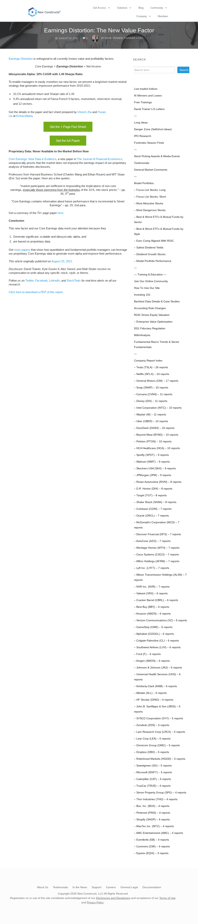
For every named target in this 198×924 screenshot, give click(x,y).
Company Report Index (148, 360)
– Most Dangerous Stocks (150, 210)
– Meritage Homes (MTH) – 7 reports (156, 547)
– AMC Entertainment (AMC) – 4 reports (158, 833)
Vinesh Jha (85, 112)
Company (141, 16)
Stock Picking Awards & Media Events (157, 156)
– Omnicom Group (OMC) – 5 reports (157, 745)
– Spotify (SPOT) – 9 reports (151, 455)
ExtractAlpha (24, 115)
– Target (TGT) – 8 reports (150, 495)
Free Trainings (143, 102)
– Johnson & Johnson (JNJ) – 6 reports (158, 667)
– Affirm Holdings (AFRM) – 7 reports (156, 561)
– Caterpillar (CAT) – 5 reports (152, 779)
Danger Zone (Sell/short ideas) (153, 129)
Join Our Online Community (151, 281)
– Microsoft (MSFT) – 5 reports (153, 772)
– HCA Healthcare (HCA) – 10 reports (157, 448)
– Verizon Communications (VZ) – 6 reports (160, 620)
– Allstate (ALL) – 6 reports (150, 693)
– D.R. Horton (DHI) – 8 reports (153, 488)
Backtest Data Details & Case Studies (157, 301)
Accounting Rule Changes (150, 308)
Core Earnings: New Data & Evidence (32, 159)
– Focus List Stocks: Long (150, 190)
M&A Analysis (142, 335)
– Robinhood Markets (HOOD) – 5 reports (159, 758)
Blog (140, 7)
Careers (111, 887)
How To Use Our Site (147, 288)
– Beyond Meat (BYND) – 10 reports (156, 434)
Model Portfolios (144, 183)
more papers (22, 249)
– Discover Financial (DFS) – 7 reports (157, 534)
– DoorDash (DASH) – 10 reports (154, 428)
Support (96, 887)
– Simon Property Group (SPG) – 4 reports (160, 792)
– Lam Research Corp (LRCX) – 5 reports (159, 731)
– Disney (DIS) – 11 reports (150, 401)
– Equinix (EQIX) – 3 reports (151, 853)
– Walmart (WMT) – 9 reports (152, 461)
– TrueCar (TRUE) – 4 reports (152, 785)
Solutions (122, 7)
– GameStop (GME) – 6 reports (153, 627)
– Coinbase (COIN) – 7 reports (153, 508)
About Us (42, 887)
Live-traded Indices (145, 88)
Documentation (152, 887)
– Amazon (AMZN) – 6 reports (152, 613)
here (60, 213)
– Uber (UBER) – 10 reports (151, 421)
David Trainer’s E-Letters (149, 109)
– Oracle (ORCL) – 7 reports (151, 515)
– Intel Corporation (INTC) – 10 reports (158, 407)
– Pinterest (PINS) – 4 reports (152, 812)
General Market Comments (150, 169)
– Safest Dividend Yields (148, 247)
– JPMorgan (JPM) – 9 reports (152, 475)
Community (156, 7)
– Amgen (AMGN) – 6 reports (152, 660)
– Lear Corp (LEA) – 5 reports (152, 738)
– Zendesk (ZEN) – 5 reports (151, 725)
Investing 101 (142, 294)
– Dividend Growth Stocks (150, 254)
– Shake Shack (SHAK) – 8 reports (155, 502)
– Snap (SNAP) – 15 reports (151, 387)
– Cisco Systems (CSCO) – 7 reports (156, 554)
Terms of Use (167, 898)
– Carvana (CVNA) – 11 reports (153, 394)
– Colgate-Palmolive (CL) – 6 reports (156, 640)
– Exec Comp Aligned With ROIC (154, 240)
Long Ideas (141, 122)
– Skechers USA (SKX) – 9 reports (155, 468)
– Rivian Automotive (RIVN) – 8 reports (157, 481)
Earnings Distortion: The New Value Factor (99, 30)
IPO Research (142, 136)
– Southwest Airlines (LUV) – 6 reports (157, 647)
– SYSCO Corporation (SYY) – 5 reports (158, 718)
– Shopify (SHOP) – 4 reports (152, 819)
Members (163, 16)
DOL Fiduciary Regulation (149, 328)
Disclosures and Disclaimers (113, 898)
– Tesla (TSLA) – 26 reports (151, 367)
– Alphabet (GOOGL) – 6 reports (154, 633)
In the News (80, 887)
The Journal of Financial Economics (99, 159)
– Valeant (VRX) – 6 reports (151, 593)
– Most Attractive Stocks (148, 203)
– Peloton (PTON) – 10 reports (153, 441)
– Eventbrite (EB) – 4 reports (151, 839)
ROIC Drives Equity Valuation (152, 315)
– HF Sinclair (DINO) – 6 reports (153, 699)
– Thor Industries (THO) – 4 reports (156, 799)
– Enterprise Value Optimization (153, 321)
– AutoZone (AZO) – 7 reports (152, 541)
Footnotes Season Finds (149, 142)
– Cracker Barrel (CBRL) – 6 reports (156, 600)
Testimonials (141, 163)
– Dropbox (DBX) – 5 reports (151, 752)
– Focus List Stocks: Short (150, 196)
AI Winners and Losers (148, 95)
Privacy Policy (95, 902)
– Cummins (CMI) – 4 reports (152, 846)
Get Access (99, 7)
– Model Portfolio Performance (152, 261)
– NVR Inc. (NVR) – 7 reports (152, 586)
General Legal (129, 887)
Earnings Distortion (21, 58)
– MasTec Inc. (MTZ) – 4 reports (154, 826)
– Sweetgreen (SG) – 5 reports (153, 765)
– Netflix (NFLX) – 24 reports (151, 374)
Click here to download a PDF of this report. (36, 292)
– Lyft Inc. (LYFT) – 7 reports (151, 568)
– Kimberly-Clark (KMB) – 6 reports (155, 686)
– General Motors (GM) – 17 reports (156, 380)
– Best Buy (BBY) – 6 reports (151, 606)
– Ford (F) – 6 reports (147, 654)
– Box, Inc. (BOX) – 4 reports (151, 806)
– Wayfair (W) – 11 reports (150, 414)
